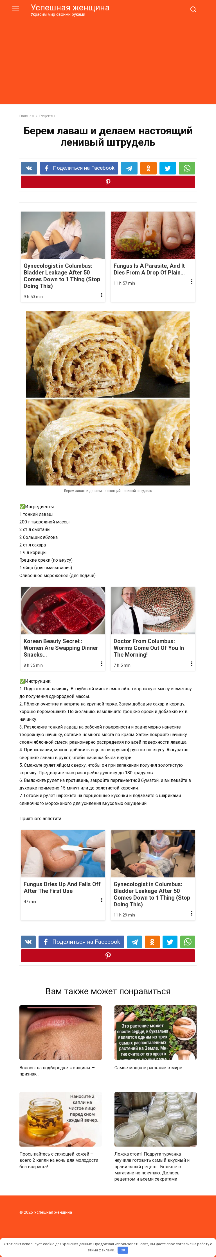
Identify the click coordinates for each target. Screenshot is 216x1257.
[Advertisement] (108, 59)
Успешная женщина (70, 7)
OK (123, 1250)
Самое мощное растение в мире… (149, 1067)
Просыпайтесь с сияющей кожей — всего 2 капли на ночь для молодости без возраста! (58, 1160)
